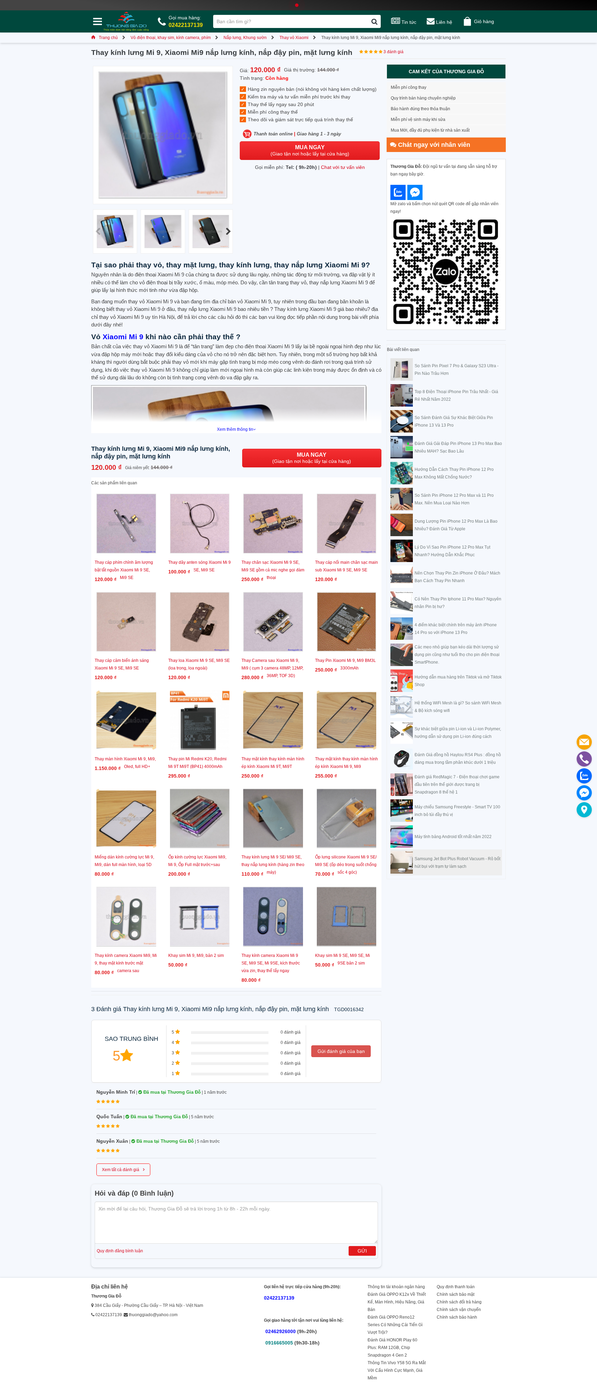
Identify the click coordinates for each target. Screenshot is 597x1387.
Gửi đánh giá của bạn (341, 1051)
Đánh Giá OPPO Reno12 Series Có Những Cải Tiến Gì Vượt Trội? (395, 1325)
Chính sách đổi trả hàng (459, 1302)
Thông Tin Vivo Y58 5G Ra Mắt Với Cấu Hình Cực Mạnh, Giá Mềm (397, 1370)
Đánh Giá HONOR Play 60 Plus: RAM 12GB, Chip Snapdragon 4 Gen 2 (392, 1348)
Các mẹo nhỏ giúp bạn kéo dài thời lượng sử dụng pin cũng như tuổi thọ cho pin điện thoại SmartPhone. (457, 655)
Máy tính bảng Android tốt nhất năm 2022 (453, 836)
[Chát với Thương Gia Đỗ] (398, 192)
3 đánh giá (393, 51)
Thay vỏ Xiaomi (294, 37)
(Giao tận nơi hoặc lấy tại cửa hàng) (310, 150)
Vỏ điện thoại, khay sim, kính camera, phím (171, 37)
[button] (228, 231)
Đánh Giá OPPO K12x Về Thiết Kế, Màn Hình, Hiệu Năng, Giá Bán (397, 1302)
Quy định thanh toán (456, 1286)
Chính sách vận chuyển (459, 1309)
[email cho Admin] (584, 742)
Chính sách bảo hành (457, 1317)
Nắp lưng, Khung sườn (245, 37)
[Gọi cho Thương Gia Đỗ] (584, 759)
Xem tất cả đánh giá (123, 1169)
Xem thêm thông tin (235, 429)
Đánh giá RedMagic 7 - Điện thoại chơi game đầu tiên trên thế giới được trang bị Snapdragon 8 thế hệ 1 (457, 785)
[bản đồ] (584, 809)
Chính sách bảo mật (455, 1294)
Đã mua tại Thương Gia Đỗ (171, 1092)
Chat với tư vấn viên (343, 167)
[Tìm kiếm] (374, 21)
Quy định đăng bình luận (120, 1250)
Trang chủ (108, 37)
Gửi (362, 1251)
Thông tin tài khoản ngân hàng (396, 1286)
